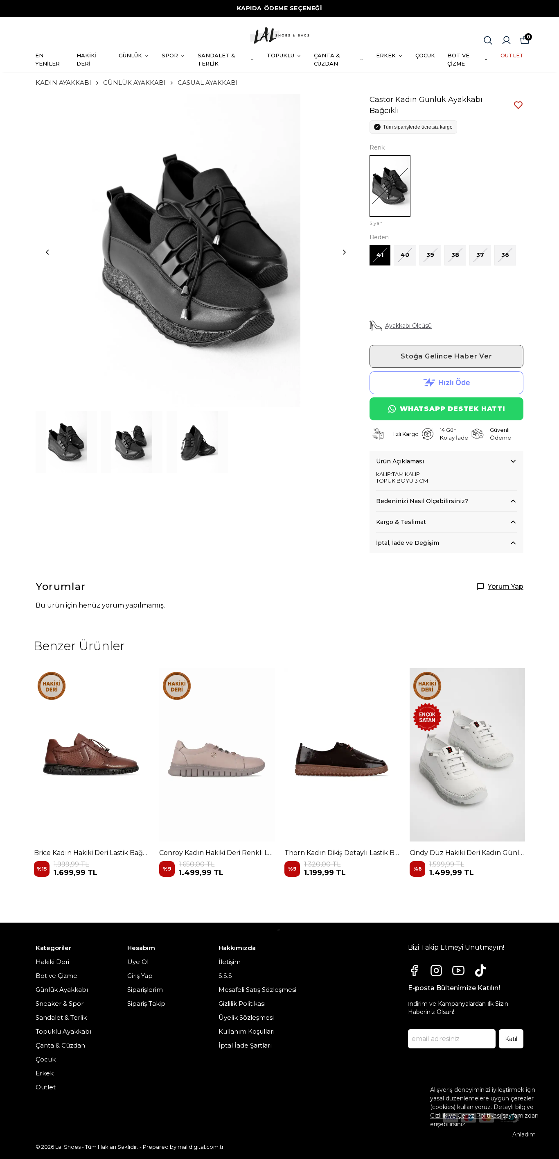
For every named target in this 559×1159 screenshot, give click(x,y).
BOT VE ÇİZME (458, 59)
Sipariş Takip (146, 1003)
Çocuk (46, 1059)
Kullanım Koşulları (247, 1031)
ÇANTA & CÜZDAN (327, 59)
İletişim (230, 962)
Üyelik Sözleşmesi (246, 1017)
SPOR (170, 55)
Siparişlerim (145, 989)
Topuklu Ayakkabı (63, 1031)
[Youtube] (458, 970)
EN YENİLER (47, 59)
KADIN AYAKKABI (63, 82)
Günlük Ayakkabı (62, 989)
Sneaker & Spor (59, 1003)
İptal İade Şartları (245, 1045)
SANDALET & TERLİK (216, 59)
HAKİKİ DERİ (87, 59)
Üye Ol (138, 962)
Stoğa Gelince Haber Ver (446, 356)
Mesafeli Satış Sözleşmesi (257, 989)
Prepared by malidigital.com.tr (183, 1146)
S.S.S (225, 976)
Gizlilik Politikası (242, 1003)
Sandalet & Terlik (61, 1017)
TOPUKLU (280, 55)
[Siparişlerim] (506, 40)
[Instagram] (436, 970)
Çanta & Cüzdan (60, 1045)
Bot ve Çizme (56, 976)
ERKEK (386, 55)
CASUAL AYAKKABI (208, 82)
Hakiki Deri (52, 962)
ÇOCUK (425, 55)
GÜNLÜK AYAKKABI (134, 82)
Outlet (46, 1087)
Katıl (511, 1039)
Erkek (45, 1073)
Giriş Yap (140, 976)
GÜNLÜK (130, 55)
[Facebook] (414, 970)
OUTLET (512, 55)
